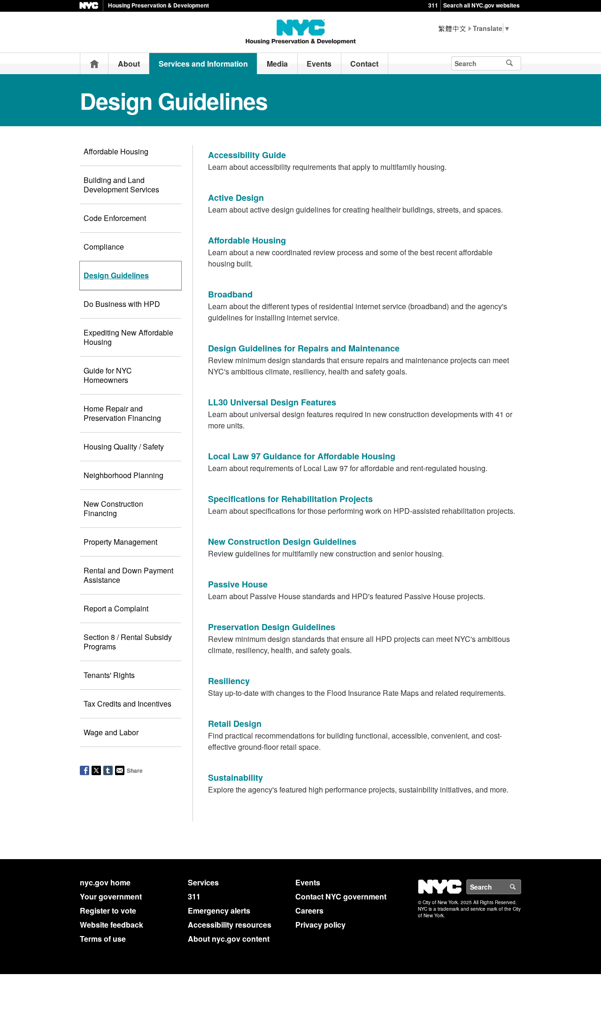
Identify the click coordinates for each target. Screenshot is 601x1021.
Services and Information (203, 63)
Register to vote (108, 910)
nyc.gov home (105, 882)
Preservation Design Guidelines (271, 627)
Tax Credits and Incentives (127, 703)
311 (433, 5)
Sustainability (235, 777)
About (129, 63)
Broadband (230, 294)
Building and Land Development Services (121, 185)
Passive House (238, 584)
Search (520, 886)
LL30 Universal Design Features (272, 402)
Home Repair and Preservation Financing (122, 413)
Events (319, 63)
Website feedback (111, 924)
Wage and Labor (111, 732)
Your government (111, 896)
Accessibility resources (229, 924)
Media (277, 63)
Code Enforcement (115, 218)
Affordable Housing (116, 151)
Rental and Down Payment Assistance (128, 575)
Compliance (104, 246)
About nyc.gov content (229, 938)
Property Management (120, 541)
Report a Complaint (116, 608)
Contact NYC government (340, 896)
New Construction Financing (113, 508)
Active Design (236, 197)
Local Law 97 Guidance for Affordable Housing (301, 456)
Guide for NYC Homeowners (108, 375)
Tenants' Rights (109, 675)
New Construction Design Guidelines (282, 541)
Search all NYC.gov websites (481, 5)
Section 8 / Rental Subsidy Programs (128, 642)
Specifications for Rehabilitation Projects (290, 499)
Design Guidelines (116, 275)
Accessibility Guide (247, 155)
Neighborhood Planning (123, 475)
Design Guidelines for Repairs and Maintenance (304, 348)
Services (203, 882)
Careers (309, 910)
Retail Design (235, 723)
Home (94, 63)
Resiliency (229, 681)
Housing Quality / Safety (124, 446)
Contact (364, 63)
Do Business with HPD (122, 303)
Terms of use (103, 938)
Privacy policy (320, 924)
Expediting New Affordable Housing (128, 337)
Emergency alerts (219, 910)
